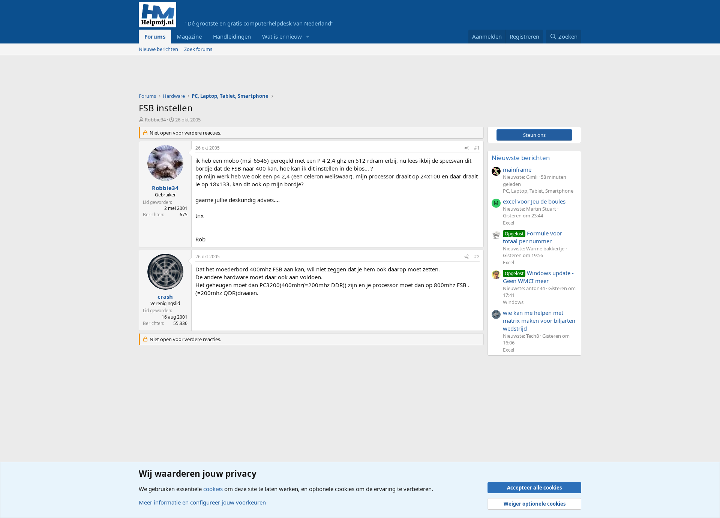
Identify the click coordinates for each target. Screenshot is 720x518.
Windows (513, 302)
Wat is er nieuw (282, 36)
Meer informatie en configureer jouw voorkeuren (202, 502)
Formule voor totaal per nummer (532, 237)
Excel (508, 222)
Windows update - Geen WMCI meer (538, 276)
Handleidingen (232, 36)
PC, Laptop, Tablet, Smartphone (538, 190)
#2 (477, 256)
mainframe (517, 169)
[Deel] (466, 148)
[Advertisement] (275, 76)
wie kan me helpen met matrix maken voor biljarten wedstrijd (539, 320)
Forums (154, 36)
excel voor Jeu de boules (534, 201)
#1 (477, 148)
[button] (308, 36)
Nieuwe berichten (158, 49)
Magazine (189, 36)
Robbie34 (155, 119)
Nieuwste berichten (521, 157)
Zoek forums (198, 49)
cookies (213, 489)
